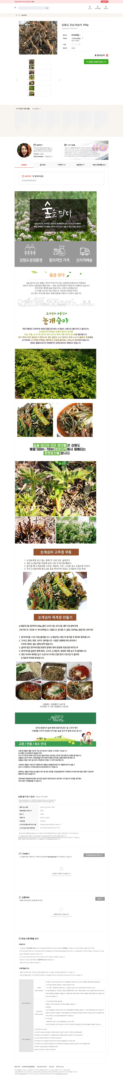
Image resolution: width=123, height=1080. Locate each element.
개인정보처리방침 (42, 1067)
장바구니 (106, 8)
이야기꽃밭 (98, 8)
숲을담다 (40, 145)
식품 (19, 15)
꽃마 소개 (17, 1067)
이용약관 (51, 1067)
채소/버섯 (24, 15)
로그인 (90, 8)
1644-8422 (23, 1074)
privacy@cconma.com (62, 1074)
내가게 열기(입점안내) (28, 1067)
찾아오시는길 (60, 1067)
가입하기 (104, 2)
